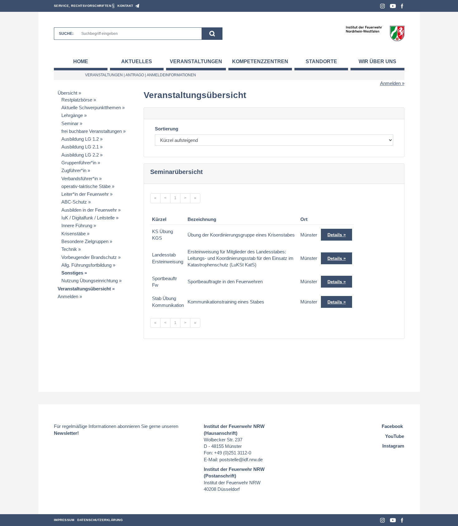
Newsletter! (66, 433)
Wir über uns (377, 61)
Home (80, 61)
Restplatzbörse (76, 99)
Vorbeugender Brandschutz (89, 257)
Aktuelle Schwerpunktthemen (91, 107)
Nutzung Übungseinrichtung (89, 280)
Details (334, 234)
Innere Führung (76, 225)
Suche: (66, 33)
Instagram (382, 6)
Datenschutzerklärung (100, 520)
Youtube (393, 6)
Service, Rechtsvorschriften (83, 5)
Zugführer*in (73, 170)
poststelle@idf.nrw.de (241, 459)
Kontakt (125, 5)
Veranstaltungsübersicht (84, 288)
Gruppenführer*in (78, 162)
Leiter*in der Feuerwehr (85, 194)
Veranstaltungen (196, 61)
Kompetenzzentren (260, 61)
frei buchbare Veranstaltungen (91, 131)
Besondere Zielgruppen (84, 241)
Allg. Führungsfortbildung (86, 265)
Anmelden (390, 83)
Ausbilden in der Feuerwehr (89, 210)
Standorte (321, 61)
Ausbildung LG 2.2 (80, 154)
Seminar (70, 123)
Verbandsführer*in (79, 178)
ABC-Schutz (74, 201)
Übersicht (67, 93)
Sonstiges (72, 272)
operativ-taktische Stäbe (86, 186)
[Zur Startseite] (375, 33)
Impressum (64, 520)
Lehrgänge (72, 115)
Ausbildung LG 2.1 (80, 146)
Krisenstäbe (73, 233)
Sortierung (166, 128)
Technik (69, 249)
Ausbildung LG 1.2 (80, 139)
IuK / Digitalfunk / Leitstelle (88, 217)
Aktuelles (136, 61)
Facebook (402, 6)
